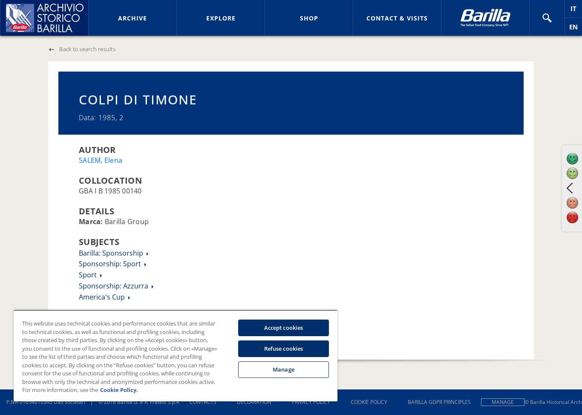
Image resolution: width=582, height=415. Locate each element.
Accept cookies (283, 327)
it (576, 10)
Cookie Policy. (119, 390)
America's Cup (103, 297)
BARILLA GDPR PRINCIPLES (439, 402)
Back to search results (87, 49)
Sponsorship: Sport (111, 263)
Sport (88, 275)
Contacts (203, 402)
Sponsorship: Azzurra (114, 286)
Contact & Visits (397, 18)
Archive (132, 18)
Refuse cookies (283, 348)
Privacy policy (311, 402)
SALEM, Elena (100, 160)
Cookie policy (369, 402)
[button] (547, 18)
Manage (503, 402)
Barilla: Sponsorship (112, 253)
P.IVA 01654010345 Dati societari (45, 402)
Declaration (254, 402)
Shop (309, 18)
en (575, 29)
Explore (221, 18)
